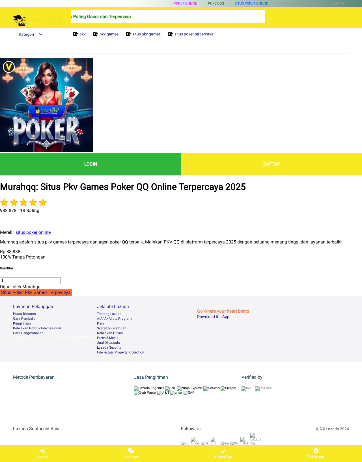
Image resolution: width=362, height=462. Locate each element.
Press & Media (107, 338)
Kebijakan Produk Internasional (37, 328)
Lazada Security (109, 347)
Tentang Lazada (109, 314)
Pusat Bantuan (24, 314)
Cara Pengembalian (28, 333)
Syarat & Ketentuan (111, 328)
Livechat (130, 457)
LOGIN (90, 164)
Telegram (316, 457)
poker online (185, 3)
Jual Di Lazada (108, 343)
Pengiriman (22, 323)
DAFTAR (271, 164)
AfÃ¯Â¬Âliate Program (114, 319)
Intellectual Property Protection (120, 352)
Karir (100, 323)
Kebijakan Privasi (110, 333)
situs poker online (251, 3)
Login (43, 457)
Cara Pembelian (25, 319)
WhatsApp (223, 457)
